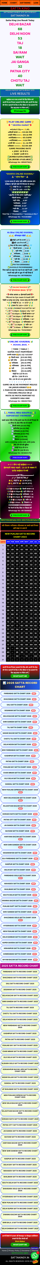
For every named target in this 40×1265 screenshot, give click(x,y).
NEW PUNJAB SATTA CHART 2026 (19, 931)
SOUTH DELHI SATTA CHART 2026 (19, 895)
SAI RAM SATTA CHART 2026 (19, 831)
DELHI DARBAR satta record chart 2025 (20, 1229)
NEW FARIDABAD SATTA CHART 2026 (20, 750)
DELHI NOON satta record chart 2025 (20, 1019)
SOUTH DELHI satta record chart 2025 (20, 1183)
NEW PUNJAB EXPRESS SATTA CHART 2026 (20, 791)
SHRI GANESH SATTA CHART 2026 (19, 722)
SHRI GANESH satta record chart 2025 (20, 1001)
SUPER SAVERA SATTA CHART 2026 (19, 943)
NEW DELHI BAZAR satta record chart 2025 (20, 1104)
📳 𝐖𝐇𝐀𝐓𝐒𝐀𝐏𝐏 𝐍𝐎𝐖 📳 (20, 167)
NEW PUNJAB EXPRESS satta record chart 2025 (20, 1096)
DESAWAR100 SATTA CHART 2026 (19, 853)
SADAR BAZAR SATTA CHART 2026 (20, 733)
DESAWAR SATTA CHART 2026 (20, 710)
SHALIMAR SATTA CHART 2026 (19, 889)
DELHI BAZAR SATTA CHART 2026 (19, 716)
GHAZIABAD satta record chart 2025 (20, 978)
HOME (4, 3)
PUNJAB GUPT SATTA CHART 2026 (20, 906)
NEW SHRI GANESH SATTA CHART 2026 (20, 846)
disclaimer (26, 1251)
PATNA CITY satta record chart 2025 (20, 1125)
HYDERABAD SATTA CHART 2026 (19, 926)
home (4, 1251)
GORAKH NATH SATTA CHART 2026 (19, 814)
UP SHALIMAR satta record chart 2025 (20, 1089)
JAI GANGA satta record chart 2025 (20, 1131)
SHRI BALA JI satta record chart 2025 (20, 1223)
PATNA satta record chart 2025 (20, 1039)
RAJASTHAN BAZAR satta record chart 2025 (20, 1112)
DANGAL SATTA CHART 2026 (19, 784)
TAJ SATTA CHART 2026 (19, 727)
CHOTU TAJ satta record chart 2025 (20, 1014)
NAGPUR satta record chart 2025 (20, 1159)
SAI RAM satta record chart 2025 (20, 1137)
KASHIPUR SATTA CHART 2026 (20, 756)
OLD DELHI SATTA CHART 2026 (19, 778)
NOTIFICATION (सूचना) (20, 1253)
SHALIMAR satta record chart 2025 (20, 1177)
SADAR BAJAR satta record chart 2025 (20, 1077)
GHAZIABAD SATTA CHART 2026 (20, 699)
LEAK (36, 3)
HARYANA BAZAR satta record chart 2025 (20, 1144)
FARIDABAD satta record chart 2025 (20, 972)
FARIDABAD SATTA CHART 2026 (19, 693)
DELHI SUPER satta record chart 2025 (20, 1209)
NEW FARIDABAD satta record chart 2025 (20, 1026)
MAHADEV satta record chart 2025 (20, 1171)
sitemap (35, 1251)
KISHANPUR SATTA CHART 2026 (19, 948)
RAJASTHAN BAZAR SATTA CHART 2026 (20, 807)
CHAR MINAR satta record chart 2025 (20, 1051)
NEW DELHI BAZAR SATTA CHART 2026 (20, 799)
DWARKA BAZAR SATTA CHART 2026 (20, 901)
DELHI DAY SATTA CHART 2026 (19, 870)
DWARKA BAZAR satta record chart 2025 (20, 1215)
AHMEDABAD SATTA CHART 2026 (19, 954)
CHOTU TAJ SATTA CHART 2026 (19, 739)
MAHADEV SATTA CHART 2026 (19, 884)
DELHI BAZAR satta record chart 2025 (20, 996)
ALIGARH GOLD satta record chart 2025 (20, 1063)
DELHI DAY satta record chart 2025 (20, 1165)
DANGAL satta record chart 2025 (20, 1083)
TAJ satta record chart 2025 (20, 1008)
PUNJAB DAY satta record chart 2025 (20, 1045)
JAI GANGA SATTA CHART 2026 (19, 825)
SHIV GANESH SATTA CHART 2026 (19, 912)
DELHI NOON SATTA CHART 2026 (19, 744)
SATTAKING (25, 3)
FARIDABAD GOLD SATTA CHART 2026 (20, 876)
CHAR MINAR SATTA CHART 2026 (19, 773)
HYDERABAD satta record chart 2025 (20, 1197)
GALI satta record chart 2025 (20, 984)
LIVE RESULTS (20, 93)
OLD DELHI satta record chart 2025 (20, 1057)
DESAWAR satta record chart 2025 (20, 990)
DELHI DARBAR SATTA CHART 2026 (20, 937)
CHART (13, 3)
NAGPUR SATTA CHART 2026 (19, 864)
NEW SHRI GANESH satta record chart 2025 (20, 1152)
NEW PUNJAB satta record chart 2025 (20, 1203)
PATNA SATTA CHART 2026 (19, 761)
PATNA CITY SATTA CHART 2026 (20, 820)
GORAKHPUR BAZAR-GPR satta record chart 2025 (20, 1070)
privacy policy (14, 1251)
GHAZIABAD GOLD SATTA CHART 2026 (20, 919)
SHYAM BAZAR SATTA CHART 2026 (19, 960)
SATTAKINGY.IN (20, 15)
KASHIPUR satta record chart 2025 (20, 1033)
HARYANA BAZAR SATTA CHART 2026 (20, 838)
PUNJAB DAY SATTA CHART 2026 (19, 767)
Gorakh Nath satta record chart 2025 (20, 1119)
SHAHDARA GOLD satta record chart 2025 (20, 1190)
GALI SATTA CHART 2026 (20, 705)
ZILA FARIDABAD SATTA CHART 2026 (19, 858)
